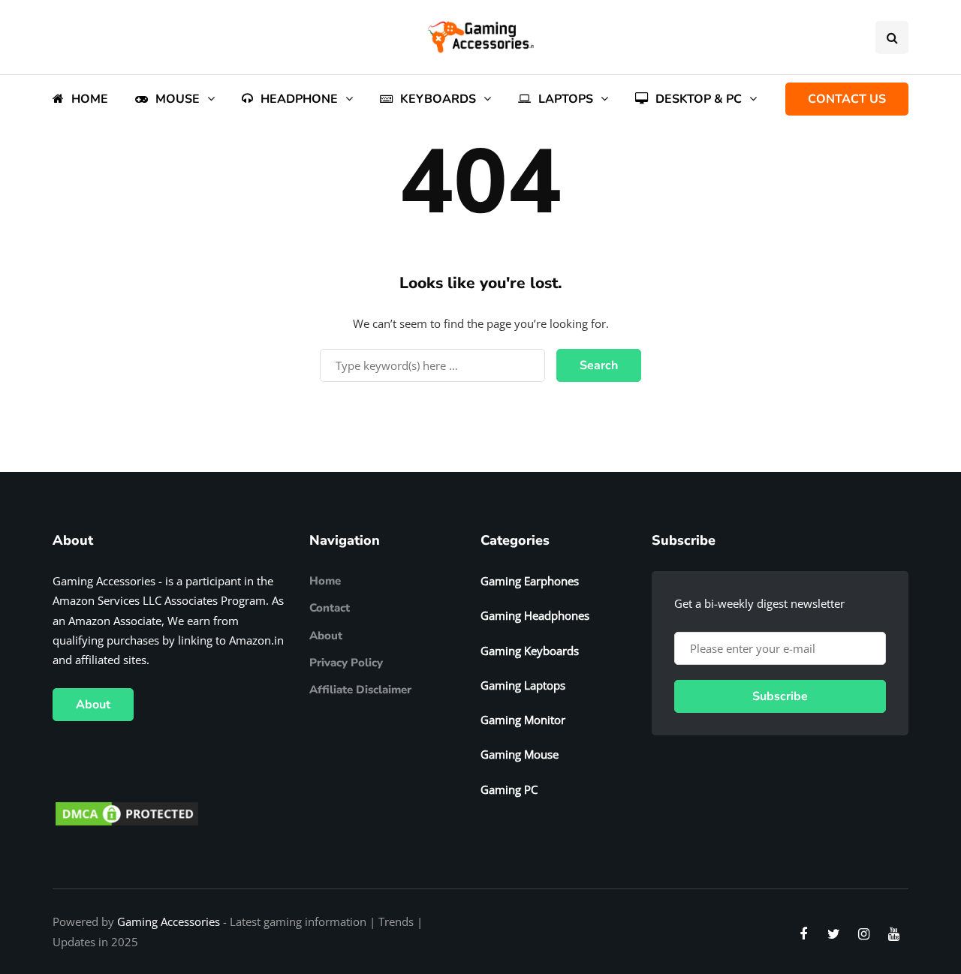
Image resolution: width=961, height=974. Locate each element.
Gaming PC (509, 789)
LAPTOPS (565, 99)
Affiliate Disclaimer (360, 689)
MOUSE (177, 99)
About (93, 704)
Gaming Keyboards (529, 650)
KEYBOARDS (438, 99)
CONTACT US (847, 99)
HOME (89, 99)
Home (325, 580)
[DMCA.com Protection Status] (127, 812)
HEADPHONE (299, 99)
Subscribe (780, 696)
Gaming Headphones (534, 615)
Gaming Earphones (529, 580)
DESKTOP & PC (698, 99)
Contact (329, 607)
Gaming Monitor (522, 719)
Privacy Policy (346, 662)
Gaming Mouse (519, 754)
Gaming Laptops (522, 685)
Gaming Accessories (168, 921)
